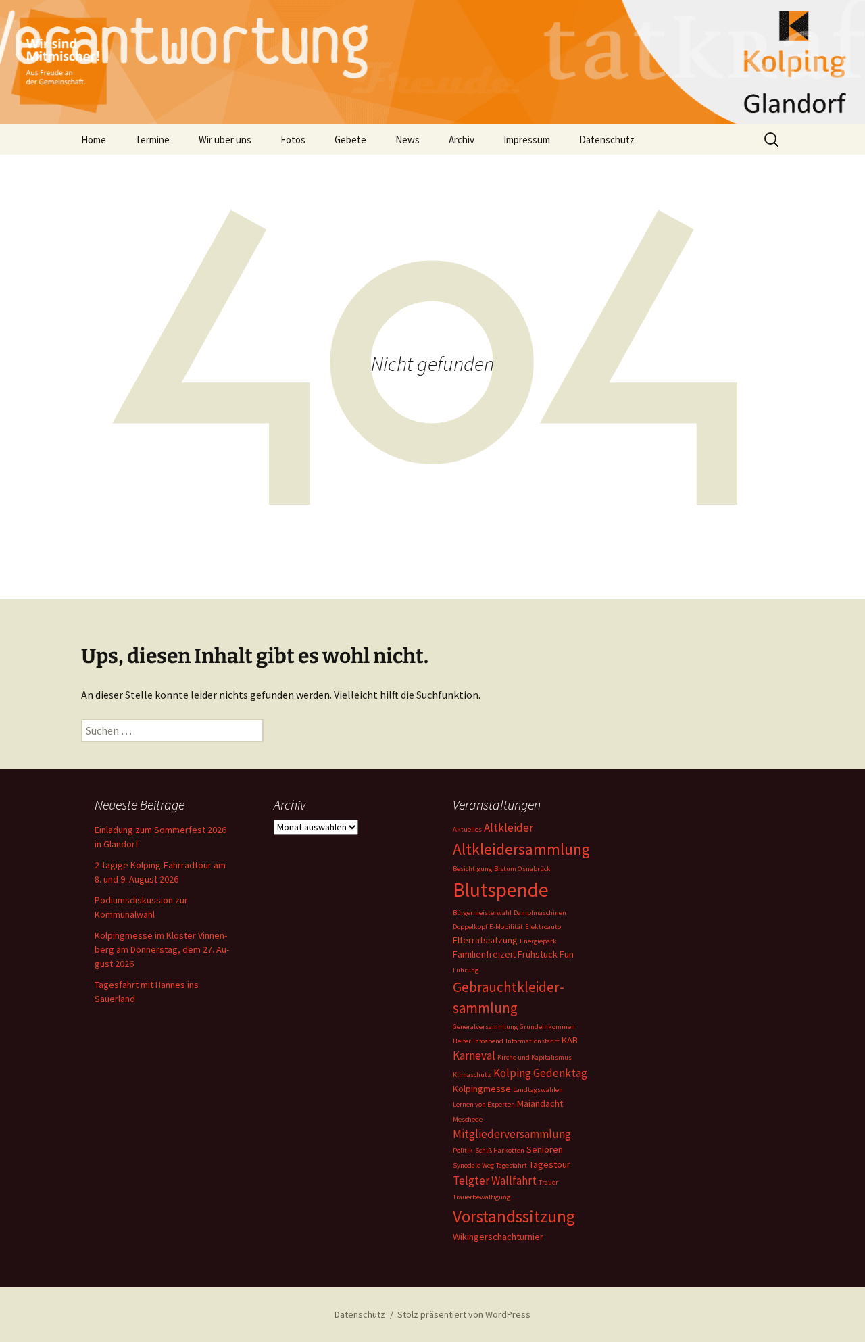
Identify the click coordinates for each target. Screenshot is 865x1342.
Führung (465, 970)
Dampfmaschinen (540, 912)
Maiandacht (540, 1103)
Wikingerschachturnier (498, 1237)
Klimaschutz (472, 1074)
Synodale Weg (473, 1165)
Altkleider (508, 827)
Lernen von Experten (484, 1104)
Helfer (462, 1041)
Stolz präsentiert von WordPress (463, 1314)
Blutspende (501, 889)
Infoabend (488, 1041)
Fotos (292, 139)
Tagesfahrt (511, 1165)
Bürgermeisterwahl (482, 912)
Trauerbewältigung (481, 1197)
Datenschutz (607, 139)
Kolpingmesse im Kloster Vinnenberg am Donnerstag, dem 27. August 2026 (162, 949)
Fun (567, 954)
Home (93, 139)
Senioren (544, 1149)
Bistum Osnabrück (522, 868)
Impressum (526, 139)
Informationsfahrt (532, 1041)
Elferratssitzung (485, 940)
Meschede (468, 1119)
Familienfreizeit (484, 954)
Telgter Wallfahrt (495, 1180)
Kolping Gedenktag (540, 1073)
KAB (570, 1040)
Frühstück (538, 954)
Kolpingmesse (482, 1089)
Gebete (350, 139)
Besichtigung (472, 868)
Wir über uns (225, 139)
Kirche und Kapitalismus (534, 1057)
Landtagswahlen (538, 1089)
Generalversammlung (485, 1026)
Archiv (461, 139)
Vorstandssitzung (514, 1216)
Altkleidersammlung (521, 849)
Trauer (548, 1182)
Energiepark (538, 941)
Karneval (474, 1055)
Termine (152, 139)
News (407, 139)
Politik (463, 1150)
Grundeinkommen (547, 1026)
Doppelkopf (470, 926)
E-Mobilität (506, 926)
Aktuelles (467, 829)
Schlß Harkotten (499, 1150)
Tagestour (549, 1164)
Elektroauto (543, 926)
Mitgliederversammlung (512, 1133)
